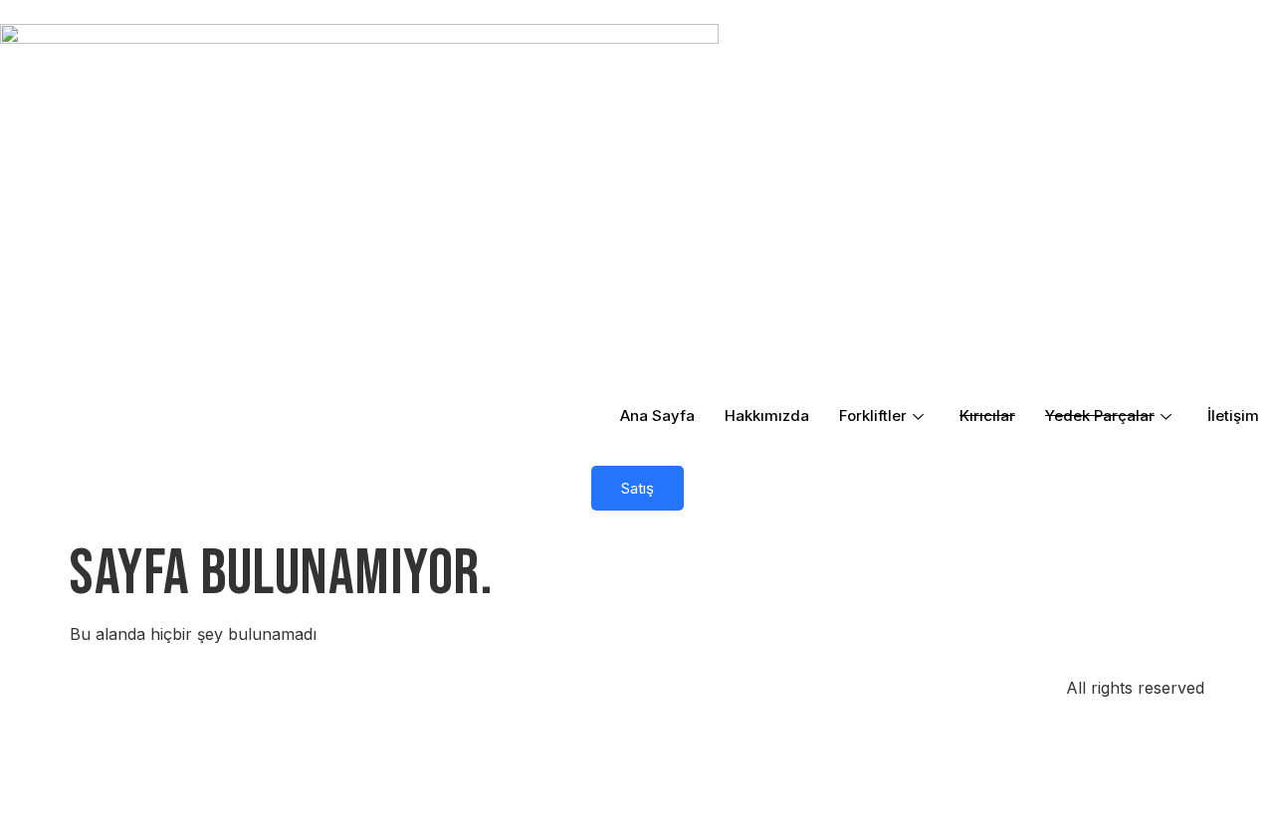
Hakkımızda (767, 415)
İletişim (1233, 415)
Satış (637, 488)
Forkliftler (873, 415)
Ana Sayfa (657, 415)
